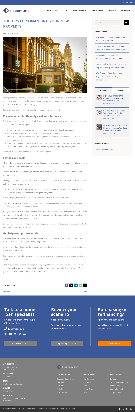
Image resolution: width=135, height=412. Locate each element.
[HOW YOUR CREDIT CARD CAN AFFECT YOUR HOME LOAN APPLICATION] (99, 96)
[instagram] (127, 2)
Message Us (7, 391)
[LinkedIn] (76, 285)
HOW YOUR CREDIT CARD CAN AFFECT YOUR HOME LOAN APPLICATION (113, 98)
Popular (103, 90)
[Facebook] (66, 285)
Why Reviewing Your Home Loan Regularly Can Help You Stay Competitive (109, 76)
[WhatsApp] (80, 285)
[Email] (85, 285)
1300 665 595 (8, 377)
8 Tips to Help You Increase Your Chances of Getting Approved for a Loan (114, 113)
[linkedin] (131, 2)
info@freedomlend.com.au (13, 384)
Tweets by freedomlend (104, 149)
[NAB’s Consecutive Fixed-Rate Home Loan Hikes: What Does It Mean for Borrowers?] (99, 126)
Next (85, 292)
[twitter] (123, 2)
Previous (6, 292)
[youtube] (119, 2)
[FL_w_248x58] (67, 365)
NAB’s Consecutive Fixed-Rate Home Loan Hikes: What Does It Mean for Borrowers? (115, 127)
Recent (120, 90)
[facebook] (116, 2)
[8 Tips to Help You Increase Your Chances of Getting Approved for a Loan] (99, 111)
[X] (71, 285)
